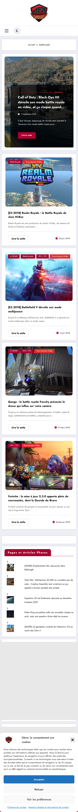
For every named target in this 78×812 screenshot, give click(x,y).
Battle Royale (28, 92)
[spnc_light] (17, 30)
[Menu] (7, 31)
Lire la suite (27, 135)
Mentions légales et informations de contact (48, 807)
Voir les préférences (39, 799)
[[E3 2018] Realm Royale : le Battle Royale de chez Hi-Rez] (39, 181)
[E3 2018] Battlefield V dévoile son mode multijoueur (34, 309)
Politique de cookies (16, 807)
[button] (72, 740)
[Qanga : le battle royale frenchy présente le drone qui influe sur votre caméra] (39, 370)
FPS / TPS (36, 92)
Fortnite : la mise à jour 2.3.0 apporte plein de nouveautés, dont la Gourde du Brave (38, 498)
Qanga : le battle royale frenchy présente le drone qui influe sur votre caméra (36, 404)
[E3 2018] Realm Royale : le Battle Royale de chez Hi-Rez (37, 215)
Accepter (39, 779)
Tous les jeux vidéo (46, 92)
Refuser (39, 789)
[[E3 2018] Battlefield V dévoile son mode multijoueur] (39, 276)
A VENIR (20, 92)
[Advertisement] (39, 681)
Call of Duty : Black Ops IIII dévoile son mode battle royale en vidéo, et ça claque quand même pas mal (41, 103)
